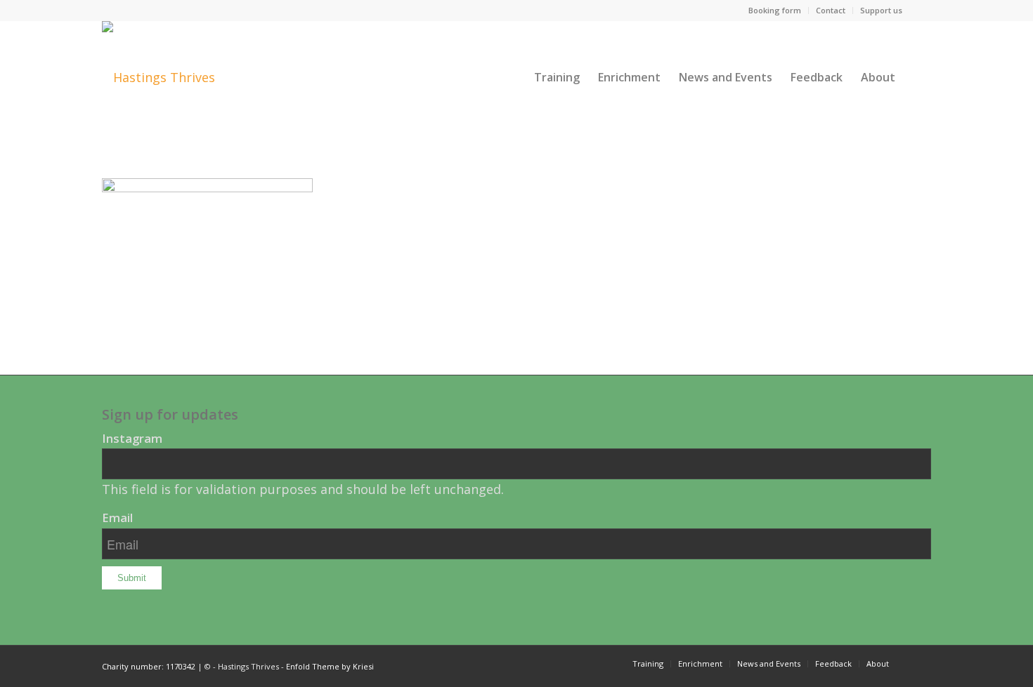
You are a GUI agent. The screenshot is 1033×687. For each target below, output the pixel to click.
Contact (830, 10)
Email (117, 517)
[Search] (917, 77)
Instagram (132, 438)
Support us (881, 10)
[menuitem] (775, 10)
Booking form (774, 10)
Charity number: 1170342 (148, 666)
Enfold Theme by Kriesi (330, 666)
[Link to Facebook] (920, 10)
